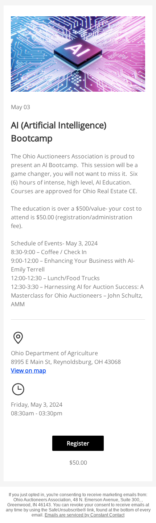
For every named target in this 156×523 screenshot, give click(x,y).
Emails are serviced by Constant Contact (84, 515)
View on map (28, 370)
